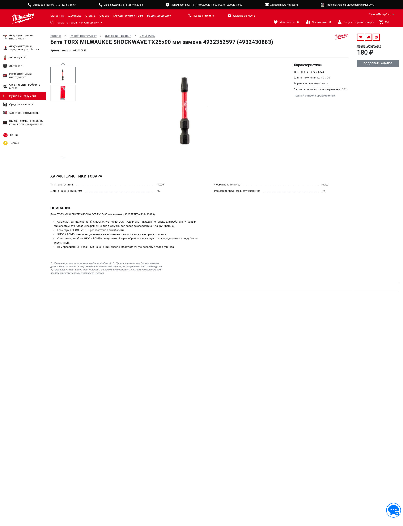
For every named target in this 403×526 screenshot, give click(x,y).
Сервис (104, 15)
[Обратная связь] (393, 510)
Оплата (90, 15)
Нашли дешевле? (159, 15)
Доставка (74, 15)
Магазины (57, 15)
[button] (63, 64)
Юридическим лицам (128, 15)
